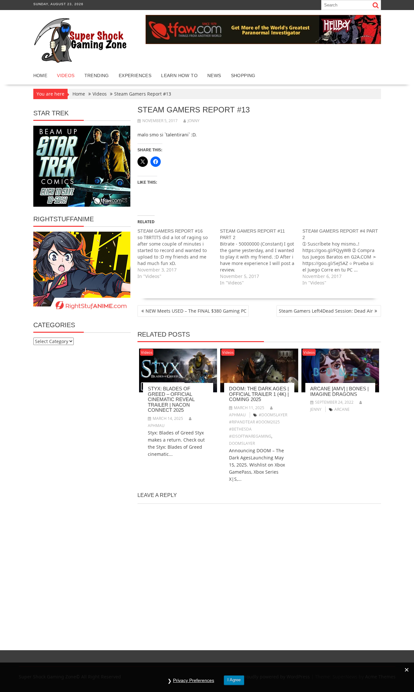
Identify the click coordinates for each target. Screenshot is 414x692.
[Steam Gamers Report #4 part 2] (343, 257)
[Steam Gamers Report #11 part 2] (261, 257)
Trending (96, 75)
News (214, 75)
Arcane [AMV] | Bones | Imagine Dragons (339, 391)
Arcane (342, 409)
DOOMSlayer (242, 443)
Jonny (194, 120)
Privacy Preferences (193, 680)
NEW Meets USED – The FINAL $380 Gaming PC (196, 311)
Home (40, 75)
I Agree (234, 679)
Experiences (135, 75)
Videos (65, 75)
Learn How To (179, 75)
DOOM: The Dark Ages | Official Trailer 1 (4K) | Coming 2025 (259, 394)
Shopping (243, 75)
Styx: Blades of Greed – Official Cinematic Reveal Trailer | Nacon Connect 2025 (171, 399)
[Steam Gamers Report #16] (178, 254)
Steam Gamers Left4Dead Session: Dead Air (326, 311)
